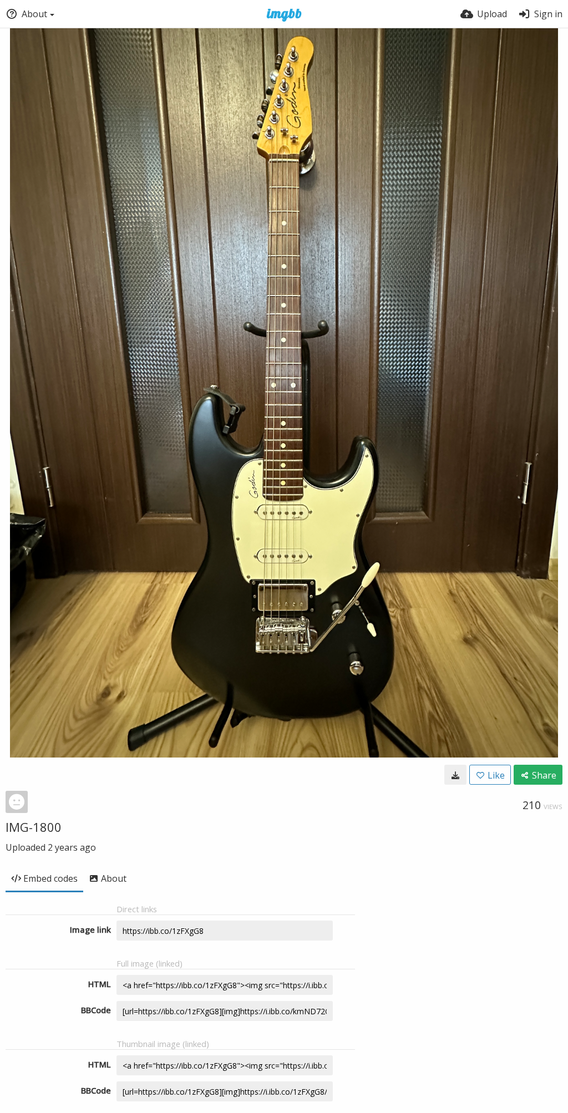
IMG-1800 (34, 827)
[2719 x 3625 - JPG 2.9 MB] (455, 775)
